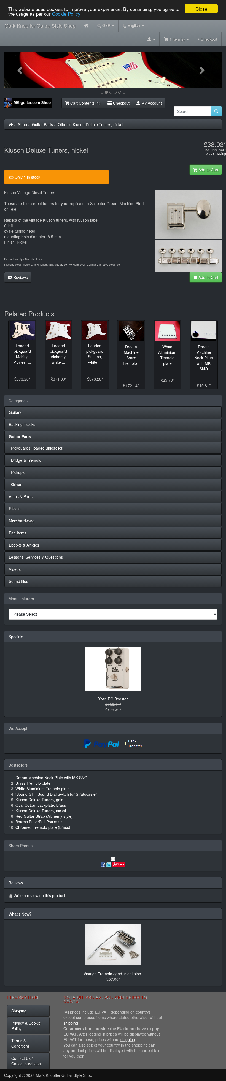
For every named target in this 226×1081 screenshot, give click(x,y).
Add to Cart (207, 169)
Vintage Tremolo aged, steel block (113, 973)
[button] (20, 70)
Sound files (18, 581)
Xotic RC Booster (113, 699)
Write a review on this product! (40, 895)
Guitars (15, 412)
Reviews (20, 277)
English (132, 25)
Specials (16, 636)
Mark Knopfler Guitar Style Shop (40, 25)
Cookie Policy (66, 13)
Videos (15, 569)
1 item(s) (177, 39)
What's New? (20, 914)
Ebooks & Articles (24, 545)
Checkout (208, 39)
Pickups (17, 472)
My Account (151, 103)
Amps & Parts (21, 496)
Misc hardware (21, 520)
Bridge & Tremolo (25, 460)
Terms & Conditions (20, 1043)
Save (120, 864)
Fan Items (17, 533)
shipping (219, 153)
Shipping (18, 1011)
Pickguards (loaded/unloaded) (36, 448)
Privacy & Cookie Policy (26, 1025)
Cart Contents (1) (85, 103)
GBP (104, 25)
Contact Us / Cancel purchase (26, 1060)
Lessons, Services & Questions (36, 557)
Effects (14, 508)
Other (63, 124)
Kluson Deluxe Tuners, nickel (98, 124)
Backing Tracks (22, 424)
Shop (22, 124)
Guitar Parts (42, 124)
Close (201, 8)
